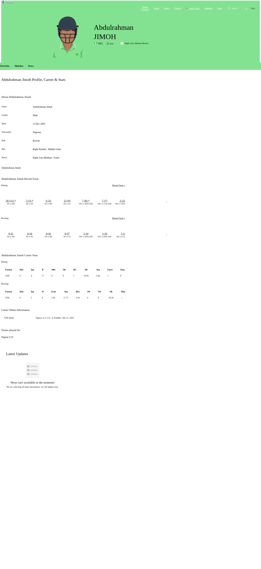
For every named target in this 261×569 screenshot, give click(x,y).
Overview (5, 66)
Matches (19, 66)
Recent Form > (118, 185)
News (31, 66)
